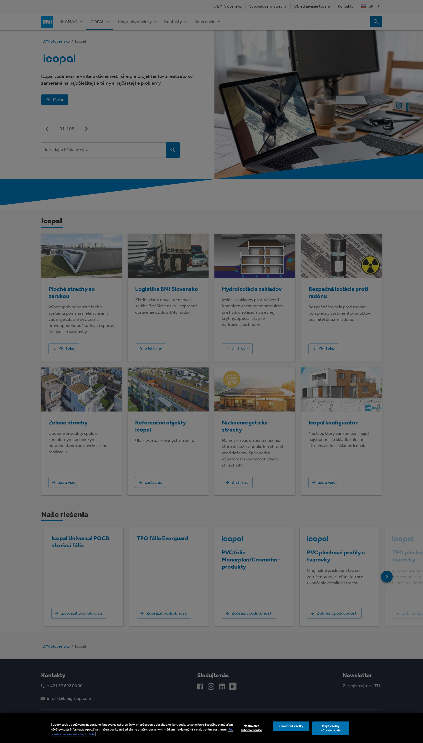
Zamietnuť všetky (291, 726)
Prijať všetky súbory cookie (331, 728)
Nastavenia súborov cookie (251, 728)
